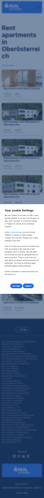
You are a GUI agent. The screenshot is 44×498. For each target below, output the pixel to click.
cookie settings (16, 232)
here (14, 274)
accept (16, 286)
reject (28, 286)
